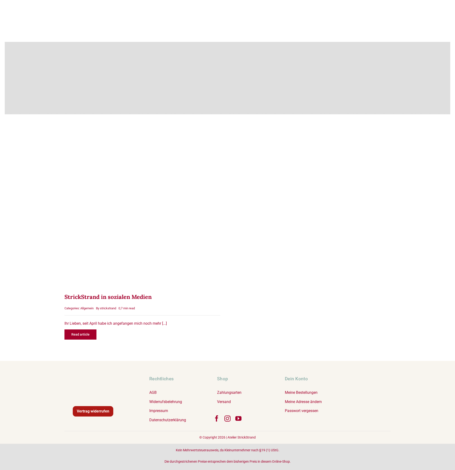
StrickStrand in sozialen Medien (108, 297)
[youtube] (238, 418)
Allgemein (87, 308)
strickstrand (108, 308)
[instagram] (227, 418)
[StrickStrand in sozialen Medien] (142, 131)
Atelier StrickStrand (242, 437)
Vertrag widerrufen (93, 411)
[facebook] (217, 418)
